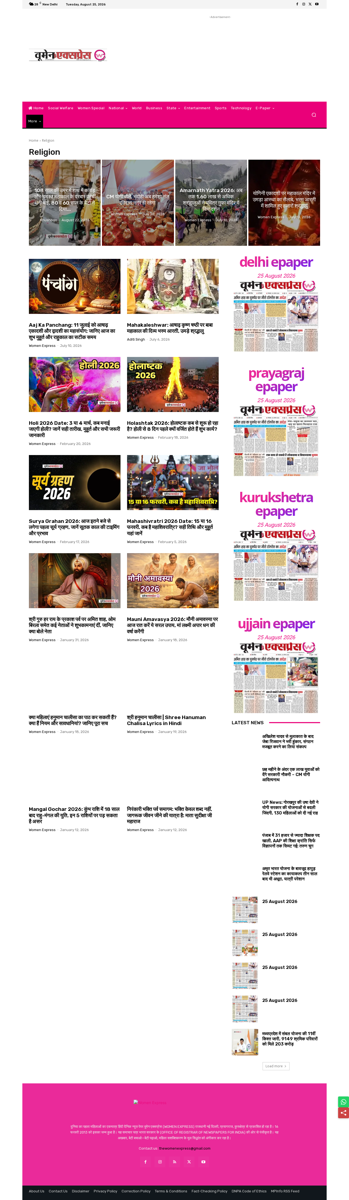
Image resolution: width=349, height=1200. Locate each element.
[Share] (343, 1112)
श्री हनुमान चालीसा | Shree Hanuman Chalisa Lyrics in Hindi (166, 720)
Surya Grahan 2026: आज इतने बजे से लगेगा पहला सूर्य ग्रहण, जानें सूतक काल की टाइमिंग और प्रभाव (74, 527)
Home (33, 140)
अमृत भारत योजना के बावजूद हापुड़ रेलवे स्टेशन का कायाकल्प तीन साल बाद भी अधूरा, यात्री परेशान (289, 873)
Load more (274, 1066)
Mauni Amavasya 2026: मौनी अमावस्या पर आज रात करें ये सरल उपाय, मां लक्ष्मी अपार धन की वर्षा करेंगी (172, 625)
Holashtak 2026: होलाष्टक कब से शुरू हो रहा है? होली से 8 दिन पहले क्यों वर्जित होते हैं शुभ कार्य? (172, 426)
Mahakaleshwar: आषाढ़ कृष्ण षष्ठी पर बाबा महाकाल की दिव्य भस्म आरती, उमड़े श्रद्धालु (170, 328)
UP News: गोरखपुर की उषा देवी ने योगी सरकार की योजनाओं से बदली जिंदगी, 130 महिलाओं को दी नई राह (290, 807)
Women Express (42, 346)
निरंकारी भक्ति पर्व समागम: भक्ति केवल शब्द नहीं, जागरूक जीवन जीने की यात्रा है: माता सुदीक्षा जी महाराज (169, 815)
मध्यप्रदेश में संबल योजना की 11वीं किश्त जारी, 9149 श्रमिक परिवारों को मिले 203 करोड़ (290, 1039)
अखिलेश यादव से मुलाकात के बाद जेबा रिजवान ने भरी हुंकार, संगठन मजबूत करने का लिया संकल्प (288, 741)
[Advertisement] (220, 58)
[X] (310, 4)
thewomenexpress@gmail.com (184, 1148)
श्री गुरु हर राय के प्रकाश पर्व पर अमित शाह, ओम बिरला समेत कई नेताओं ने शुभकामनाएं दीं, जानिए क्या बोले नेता (72, 625)
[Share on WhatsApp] (343, 1101)
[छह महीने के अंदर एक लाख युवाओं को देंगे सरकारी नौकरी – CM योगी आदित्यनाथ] (245, 778)
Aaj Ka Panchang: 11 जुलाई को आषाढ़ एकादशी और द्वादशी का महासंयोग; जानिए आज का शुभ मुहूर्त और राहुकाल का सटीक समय (72, 331)
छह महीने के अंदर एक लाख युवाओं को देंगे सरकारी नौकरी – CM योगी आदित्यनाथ (291, 774)
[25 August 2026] (276, 316)
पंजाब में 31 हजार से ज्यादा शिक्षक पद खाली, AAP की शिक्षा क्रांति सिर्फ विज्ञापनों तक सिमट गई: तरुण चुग (291, 840)
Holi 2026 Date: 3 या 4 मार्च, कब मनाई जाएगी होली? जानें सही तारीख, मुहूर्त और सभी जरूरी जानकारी (74, 429)
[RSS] (174, 1162)
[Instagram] (303, 4)
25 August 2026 (276, 275)
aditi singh (136, 339)
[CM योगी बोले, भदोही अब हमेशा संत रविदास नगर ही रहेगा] (138, 203)
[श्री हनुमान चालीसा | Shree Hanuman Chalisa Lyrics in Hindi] (173, 678)
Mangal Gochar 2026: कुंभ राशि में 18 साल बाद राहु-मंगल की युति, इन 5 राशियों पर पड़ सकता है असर (74, 815)
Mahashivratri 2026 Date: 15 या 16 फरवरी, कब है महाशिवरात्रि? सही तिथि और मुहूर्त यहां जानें (170, 527)
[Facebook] (297, 4)
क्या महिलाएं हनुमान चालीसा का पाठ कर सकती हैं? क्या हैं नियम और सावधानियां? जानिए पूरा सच (73, 720)
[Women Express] (68, 55)
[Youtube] (317, 4)
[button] (313, 114)
